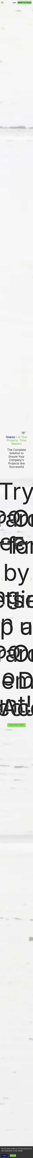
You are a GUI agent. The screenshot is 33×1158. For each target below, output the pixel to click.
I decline (4, 1155)
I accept (13, 1155)
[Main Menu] (2, 2)
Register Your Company (24, 2)
